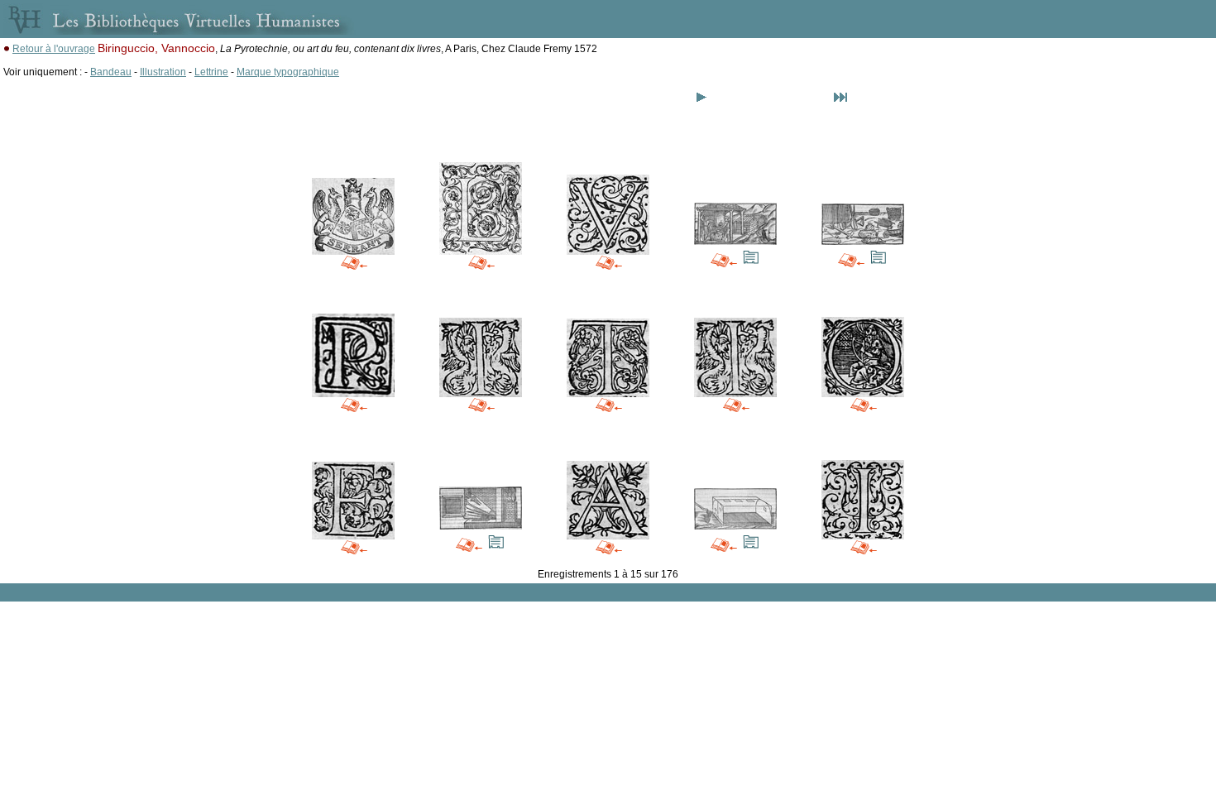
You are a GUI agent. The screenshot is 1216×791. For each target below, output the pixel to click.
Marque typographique (288, 72)
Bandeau (111, 72)
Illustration (163, 72)
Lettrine (211, 72)
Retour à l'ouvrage (53, 49)
